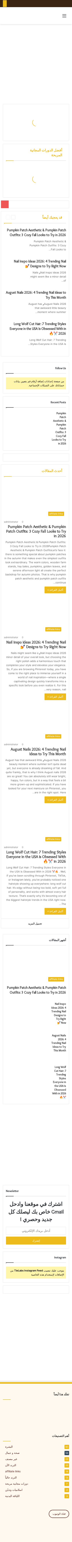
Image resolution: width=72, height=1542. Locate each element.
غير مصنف (11, 1459)
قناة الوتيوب (59, 1513)
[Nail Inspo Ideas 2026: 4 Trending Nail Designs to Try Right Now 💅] (14, 278)
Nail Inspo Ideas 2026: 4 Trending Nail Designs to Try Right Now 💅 (36, 644)
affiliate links (13, 1471)
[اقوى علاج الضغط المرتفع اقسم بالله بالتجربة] (36, 1409)
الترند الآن (10, 1465)
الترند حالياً (11, 1477)
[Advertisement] (36, 64)
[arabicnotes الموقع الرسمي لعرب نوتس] (19, 15)
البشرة (9, 1446)
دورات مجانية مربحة (16, 1483)
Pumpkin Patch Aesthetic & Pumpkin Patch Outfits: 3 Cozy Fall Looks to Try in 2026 (36, 531)
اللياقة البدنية (12, 1496)
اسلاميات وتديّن (13, 1489)
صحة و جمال (12, 1452)
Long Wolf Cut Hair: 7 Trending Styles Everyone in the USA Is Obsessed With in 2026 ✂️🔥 (38, 329)
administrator (11, 521)
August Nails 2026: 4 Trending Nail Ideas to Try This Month (38, 751)
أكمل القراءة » (55, 589)
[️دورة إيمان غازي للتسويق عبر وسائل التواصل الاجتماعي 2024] (13, 1409)
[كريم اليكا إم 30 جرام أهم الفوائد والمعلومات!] (58, 1409)
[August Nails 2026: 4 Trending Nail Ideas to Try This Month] (14, 309)
